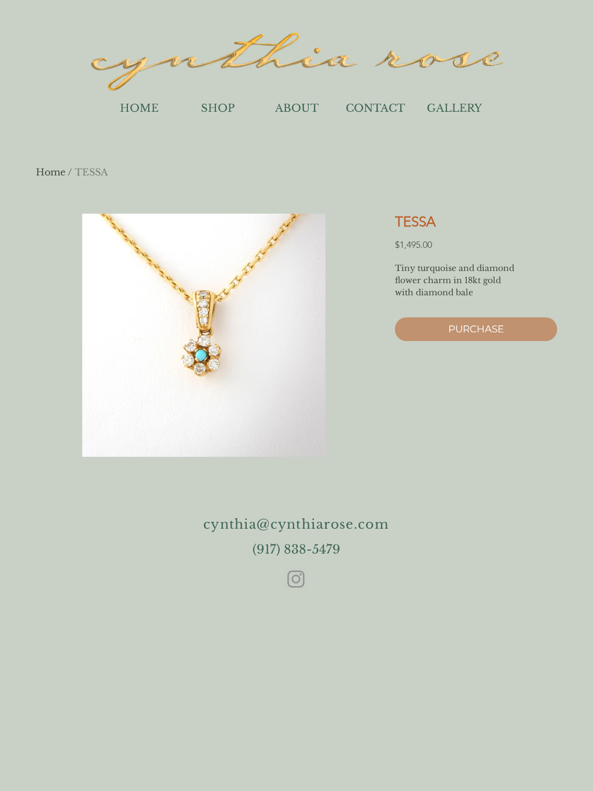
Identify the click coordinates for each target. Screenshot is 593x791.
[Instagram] (296, 579)
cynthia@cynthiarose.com (296, 524)
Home (50, 172)
